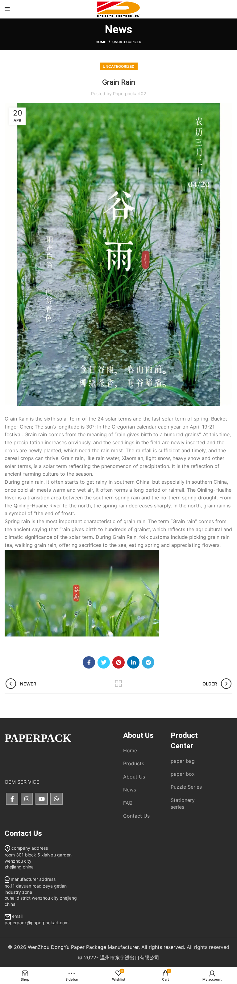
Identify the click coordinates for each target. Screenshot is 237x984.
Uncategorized (126, 42)
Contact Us (136, 816)
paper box (183, 774)
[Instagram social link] (27, 799)
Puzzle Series (186, 787)
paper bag (183, 761)
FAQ (127, 803)
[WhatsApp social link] (56, 799)
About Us (134, 777)
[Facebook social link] (89, 662)
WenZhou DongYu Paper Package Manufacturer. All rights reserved (106, 947)
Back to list (118, 683)
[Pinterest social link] (118, 662)
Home (101, 42)
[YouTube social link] (41, 799)
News (129, 790)
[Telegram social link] (148, 662)
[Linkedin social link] (133, 662)
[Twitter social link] (104, 662)
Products (133, 763)
